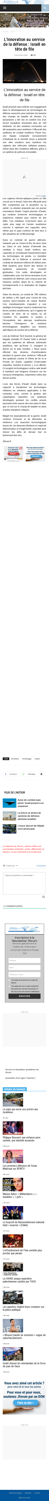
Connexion (41, 866)
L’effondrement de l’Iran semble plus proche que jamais (22, 1252)
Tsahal (37, 759)
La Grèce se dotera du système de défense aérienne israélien (29, 815)
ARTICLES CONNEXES (16, 788)
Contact (37, 1493)
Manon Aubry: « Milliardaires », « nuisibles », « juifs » (20, 1195)
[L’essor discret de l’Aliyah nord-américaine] (9, 829)
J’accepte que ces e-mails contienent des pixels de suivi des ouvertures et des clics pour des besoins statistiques (25, 989)
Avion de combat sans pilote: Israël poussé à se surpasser (31, 803)
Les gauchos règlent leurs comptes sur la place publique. (23, 1308)
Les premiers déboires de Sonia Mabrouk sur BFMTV (20, 1167)
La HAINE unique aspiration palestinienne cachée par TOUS (19, 1280)
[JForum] (24, 2)
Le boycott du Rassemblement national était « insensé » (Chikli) (23, 1224)
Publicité (28, 1493)
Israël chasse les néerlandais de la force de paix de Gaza (24, 1365)
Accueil (5, 31)
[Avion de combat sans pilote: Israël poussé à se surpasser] (9, 803)
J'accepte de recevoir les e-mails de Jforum (24, 981)
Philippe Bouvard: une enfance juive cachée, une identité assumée (21, 1139)
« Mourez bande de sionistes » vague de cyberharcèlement (24, 1336)
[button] (24, 996)
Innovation (15, 759)
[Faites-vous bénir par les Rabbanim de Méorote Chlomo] (24, 20)
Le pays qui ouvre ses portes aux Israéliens (20, 1111)
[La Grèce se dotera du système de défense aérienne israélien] (9, 816)
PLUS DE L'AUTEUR (14, 792)
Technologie (26, 759)
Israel (13, 31)
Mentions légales (15, 1493)
